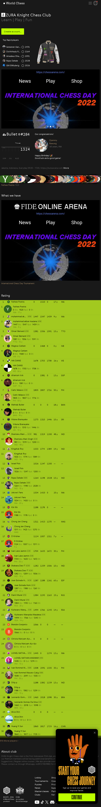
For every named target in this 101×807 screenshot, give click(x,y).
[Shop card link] (48, 52)
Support (55, 787)
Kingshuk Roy (20, 453)
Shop (54, 777)
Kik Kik (17, 512)
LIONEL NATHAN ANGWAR (26, 658)
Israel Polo (18, 468)
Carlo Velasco (19, 394)
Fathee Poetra (19, 306)
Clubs (37, 794)
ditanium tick (19, 380)
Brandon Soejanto (22, 629)
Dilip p (17, 687)
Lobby (38, 777)
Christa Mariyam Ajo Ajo (25, 643)
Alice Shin (18, 716)
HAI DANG (18, 365)
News (37, 787)
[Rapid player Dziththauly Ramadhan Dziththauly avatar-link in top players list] (4, 51)
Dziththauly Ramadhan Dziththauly (13, 51)
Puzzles (38, 784)
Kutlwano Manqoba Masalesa (27, 614)
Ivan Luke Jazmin (21, 555)
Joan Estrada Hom (22, 585)
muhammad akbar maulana (25, 321)
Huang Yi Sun (20, 731)
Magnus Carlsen (20, 350)
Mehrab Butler (19, 409)
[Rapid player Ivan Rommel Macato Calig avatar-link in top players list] (4, 60)
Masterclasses (42, 791)
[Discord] (52, 802)
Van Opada (11, 65)
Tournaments (41, 781)
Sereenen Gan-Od (13, 46)
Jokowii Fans (20, 497)
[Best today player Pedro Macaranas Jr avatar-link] (45, 145)
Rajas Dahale (20, 482)
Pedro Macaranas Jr (61, 142)
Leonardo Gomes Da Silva (26, 702)
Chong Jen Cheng (22, 526)
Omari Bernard (19, 336)
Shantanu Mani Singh (23, 439)
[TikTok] (42, 802)
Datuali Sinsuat (13, 56)
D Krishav (18, 541)
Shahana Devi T (21, 570)
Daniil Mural (19, 600)
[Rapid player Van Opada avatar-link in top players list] (4, 65)
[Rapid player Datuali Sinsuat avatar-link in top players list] (4, 56)
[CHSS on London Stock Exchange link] (22, 790)
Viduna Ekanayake (21, 424)
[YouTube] (37, 802)
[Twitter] (46, 802)
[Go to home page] (13, 3)
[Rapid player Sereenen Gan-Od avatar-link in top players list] (4, 47)
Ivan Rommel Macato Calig (13, 60)
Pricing (54, 784)
